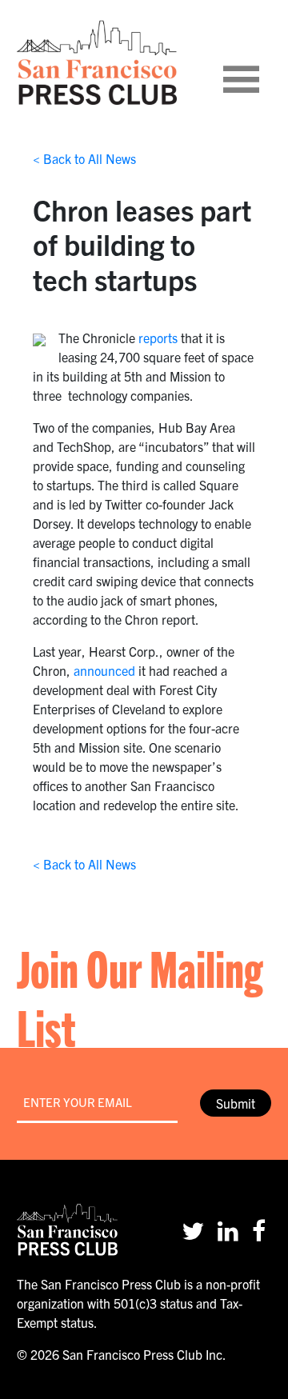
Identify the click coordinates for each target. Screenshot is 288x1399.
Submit (235, 1103)
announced (104, 670)
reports (158, 338)
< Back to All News (84, 158)
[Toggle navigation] (260, 62)
